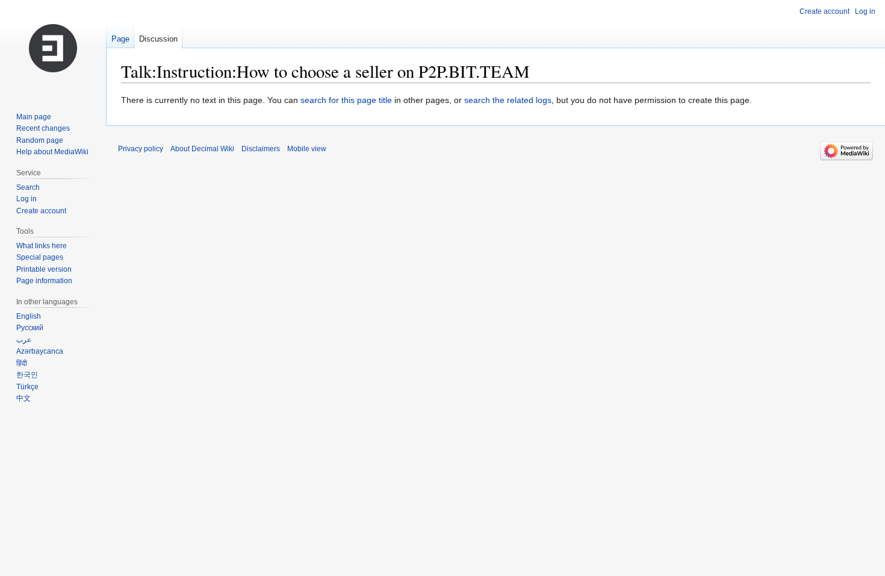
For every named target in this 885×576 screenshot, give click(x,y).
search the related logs (507, 100)
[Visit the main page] (53, 48)
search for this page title (346, 100)
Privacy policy (140, 149)
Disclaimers (260, 149)
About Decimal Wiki (202, 149)
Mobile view (306, 149)
